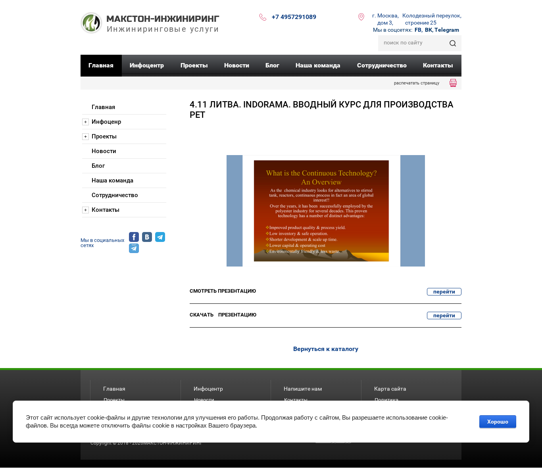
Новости (204, 400)
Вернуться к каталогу (325, 349)
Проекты (114, 400)
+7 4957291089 (294, 17)
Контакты (296, 400)
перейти (444, 291)
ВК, (429, 30)
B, (419, 30)
